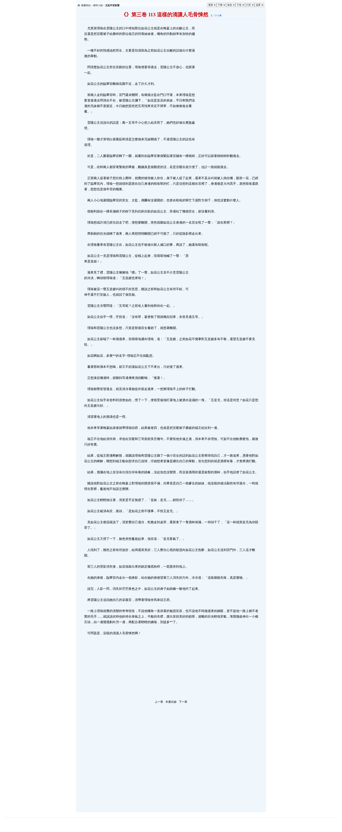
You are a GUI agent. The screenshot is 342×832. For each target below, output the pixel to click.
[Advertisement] (225, 85)
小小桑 (218, 15)
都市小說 (98, 5)
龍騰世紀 (86, 5)
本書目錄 (171, 701)
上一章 (159, 701)
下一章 (183, 701)
